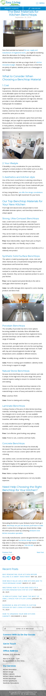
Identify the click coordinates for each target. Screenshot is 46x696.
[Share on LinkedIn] (18, 558)
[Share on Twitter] (9, 558)
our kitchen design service (28, 540)
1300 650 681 (28, 545)
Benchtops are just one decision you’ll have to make (25, 525)
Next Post (40, 552)
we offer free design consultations (31, 192)
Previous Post (7, 552)
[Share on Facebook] (4, 558)
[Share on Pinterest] (14, 558)
